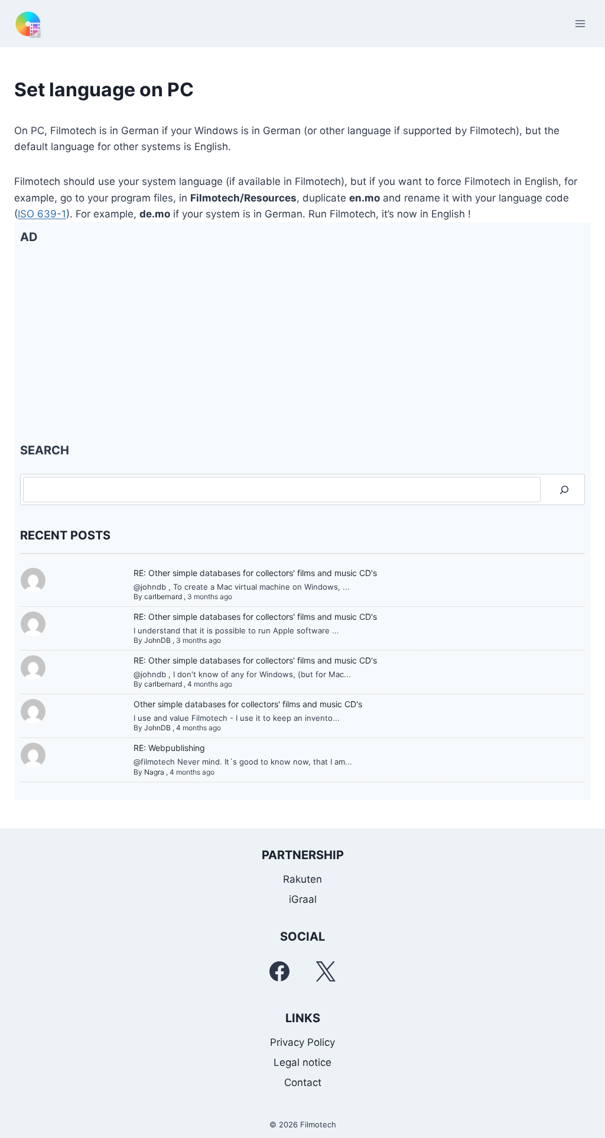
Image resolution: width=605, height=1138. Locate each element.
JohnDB (157, 640)
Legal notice (302, 1062)
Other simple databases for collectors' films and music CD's (248, 704)
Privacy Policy (302, 1042)
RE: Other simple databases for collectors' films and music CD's (255, 573)
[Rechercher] (564, 489)
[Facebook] (279, 971)
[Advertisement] (302, 343)
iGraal (303, 899)
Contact (302, 1082)
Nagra (154, 772)
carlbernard (163, 596)
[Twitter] (325, 971)
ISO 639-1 (42, 214)
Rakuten (302, 879)
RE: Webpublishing (169, 748)
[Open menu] (580, 23)
